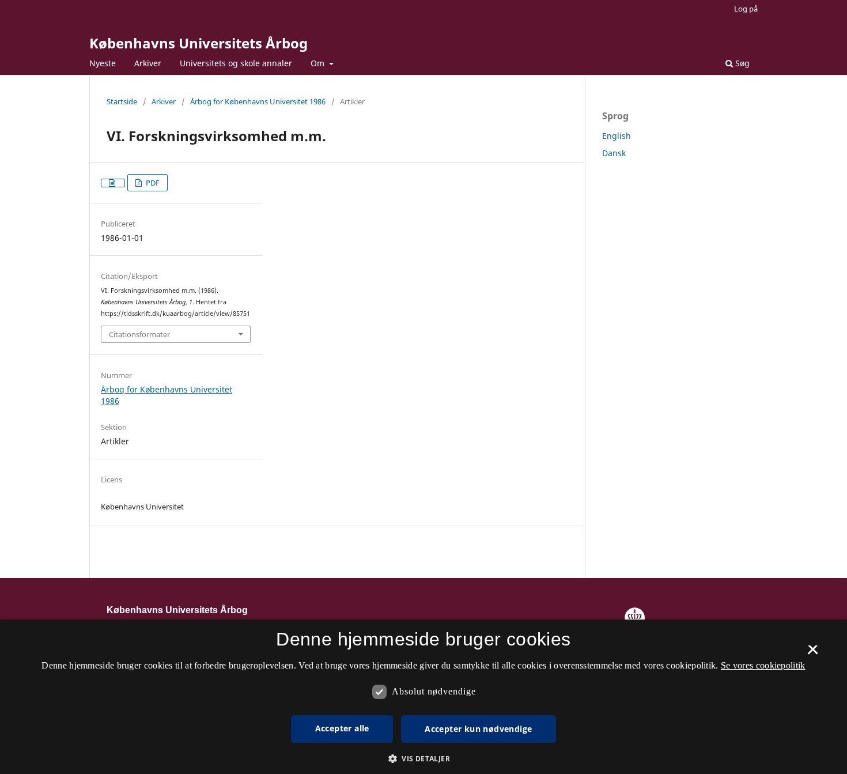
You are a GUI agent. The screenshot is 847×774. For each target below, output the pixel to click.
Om (319, 63)
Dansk (614, 153)
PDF (152, 183)
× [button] (812, 653)
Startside (122, 101)
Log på (746, 8)
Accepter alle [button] (342, 728)
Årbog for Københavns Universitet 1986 (258, 101)
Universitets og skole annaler (236, 63)
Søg (741, 63)
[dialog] (423, 697)
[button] (423, 759)
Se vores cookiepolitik (763, 665)
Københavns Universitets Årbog (198, 42)
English (616, 135)
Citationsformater (139, 334)
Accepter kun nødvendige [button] (478, 728)
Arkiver (147, 63)
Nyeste (102, 63)
